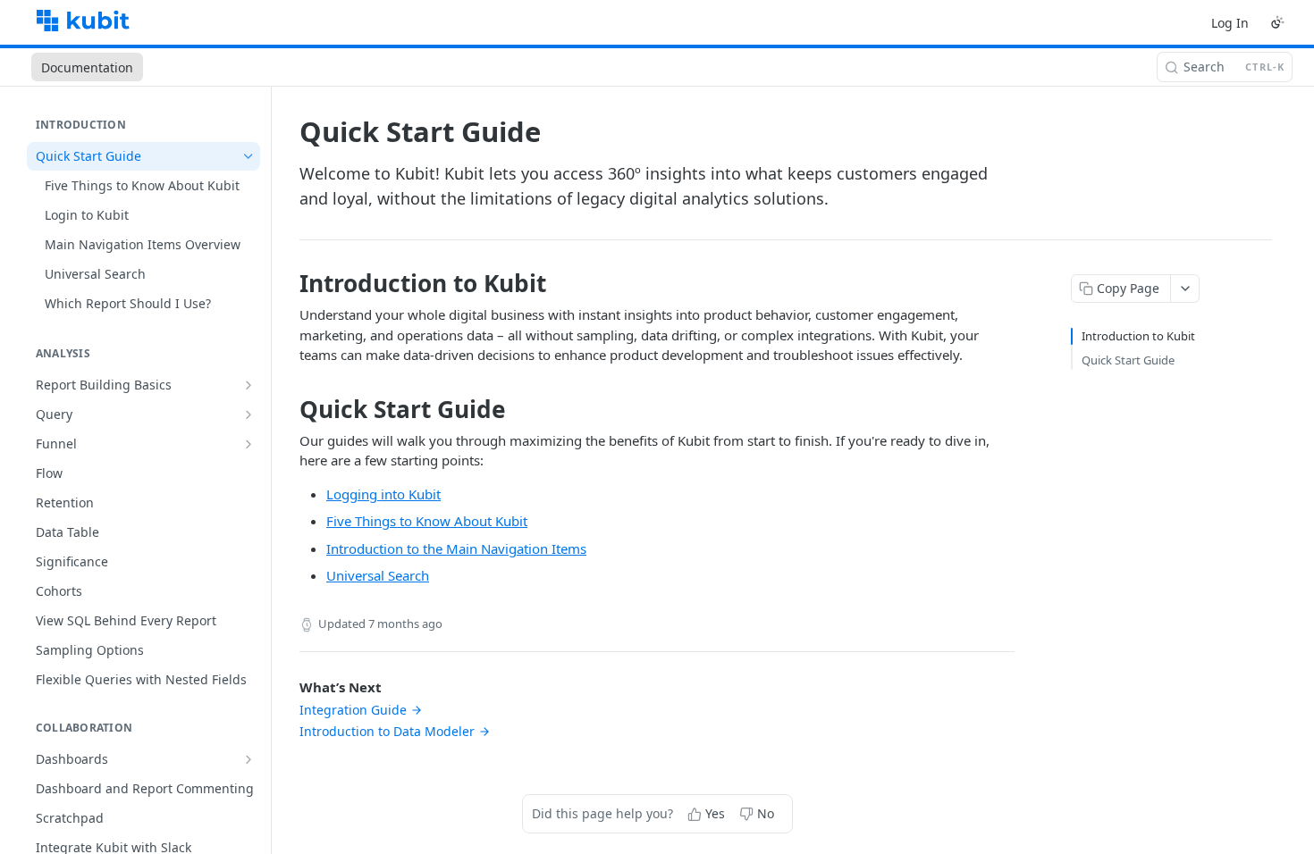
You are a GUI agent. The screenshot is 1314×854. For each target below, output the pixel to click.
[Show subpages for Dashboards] (248, 759)
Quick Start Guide (1128, 360)
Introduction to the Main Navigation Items (456, 548)
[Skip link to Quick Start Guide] (287, 409)
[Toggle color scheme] (1277, 22)
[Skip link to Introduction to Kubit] (287, 283)
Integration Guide (353, 709)
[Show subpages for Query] (248, 414)
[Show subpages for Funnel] (248, 444)
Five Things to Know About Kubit (426, 521)
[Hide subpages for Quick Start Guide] (248, 156)
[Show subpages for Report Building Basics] (248, 385)
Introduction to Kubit (1138, 336)
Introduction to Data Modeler (387, 731)
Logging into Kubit (383, 494)
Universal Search (377, 575)
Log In (1230, 22)
